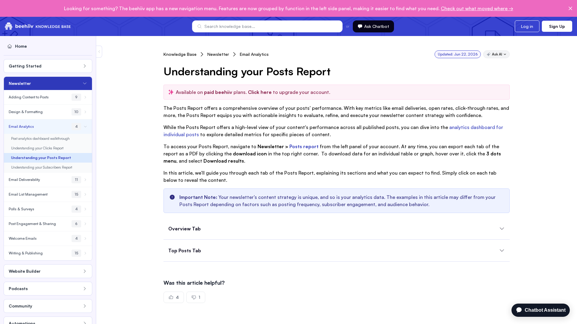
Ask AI (497, 54)
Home (21, 46)
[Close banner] (570, 8)
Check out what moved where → (477, 8)
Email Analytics (254, 54)
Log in (527, 26)
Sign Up (557, 26)
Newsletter (218, 54)
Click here (259, 92)
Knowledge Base (180, 54)
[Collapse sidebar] (99, 52)
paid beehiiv (218, 92)
